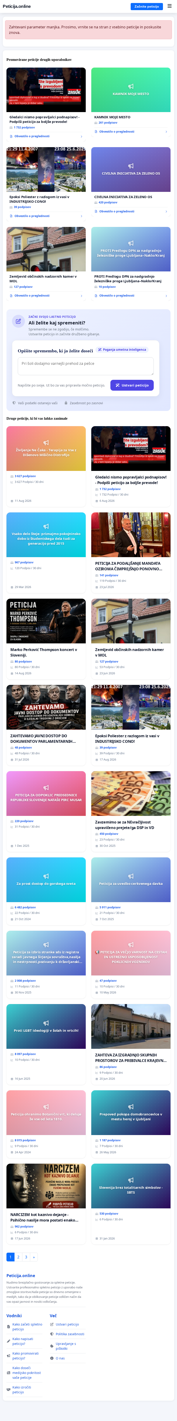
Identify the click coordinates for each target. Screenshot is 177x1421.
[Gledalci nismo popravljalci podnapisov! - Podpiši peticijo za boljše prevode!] (46, 105)
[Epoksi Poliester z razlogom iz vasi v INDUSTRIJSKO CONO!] (46, 184)
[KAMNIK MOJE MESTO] (131, 102)
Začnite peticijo (147, 6)
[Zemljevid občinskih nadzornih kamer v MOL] (46, 264)
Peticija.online (17, 6)
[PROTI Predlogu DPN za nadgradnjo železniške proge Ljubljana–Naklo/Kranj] (131, 264)
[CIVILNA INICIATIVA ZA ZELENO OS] (131, 182)
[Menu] (169, 6)
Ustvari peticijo (135, 385)
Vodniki (14, 1315)
